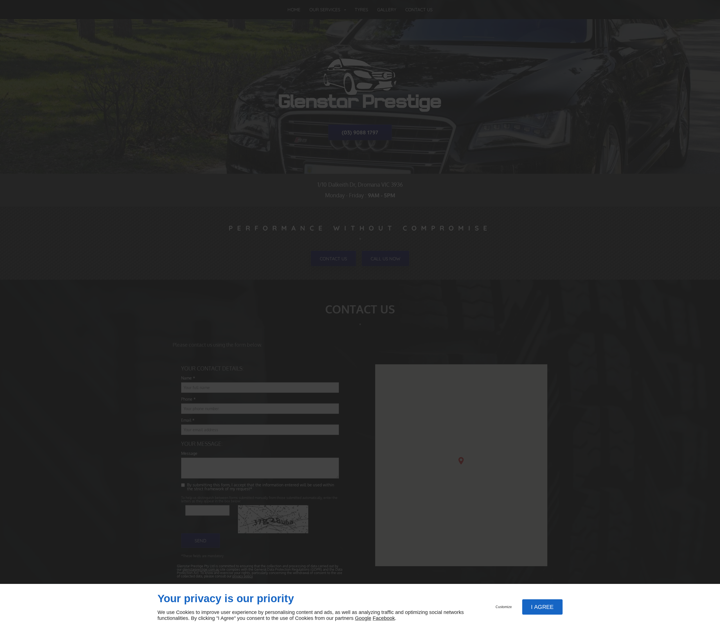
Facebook (384, 618)
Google (363, 618)
